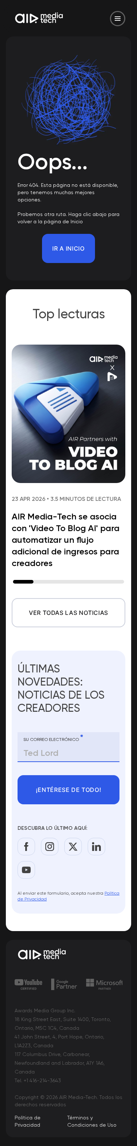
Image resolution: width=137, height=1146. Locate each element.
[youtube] (26, 870)
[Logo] (39, 18)
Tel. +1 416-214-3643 (38, 1080)
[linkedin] (96, 846)
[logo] (68, 955)
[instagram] (49, 846)
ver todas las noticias (68, 612)
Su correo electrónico (53, 738)
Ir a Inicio (68, 248)
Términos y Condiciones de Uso (92, 1121)
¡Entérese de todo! (69, 789)
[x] (73, 846)
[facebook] (26, 846)
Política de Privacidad (28, 1121)
